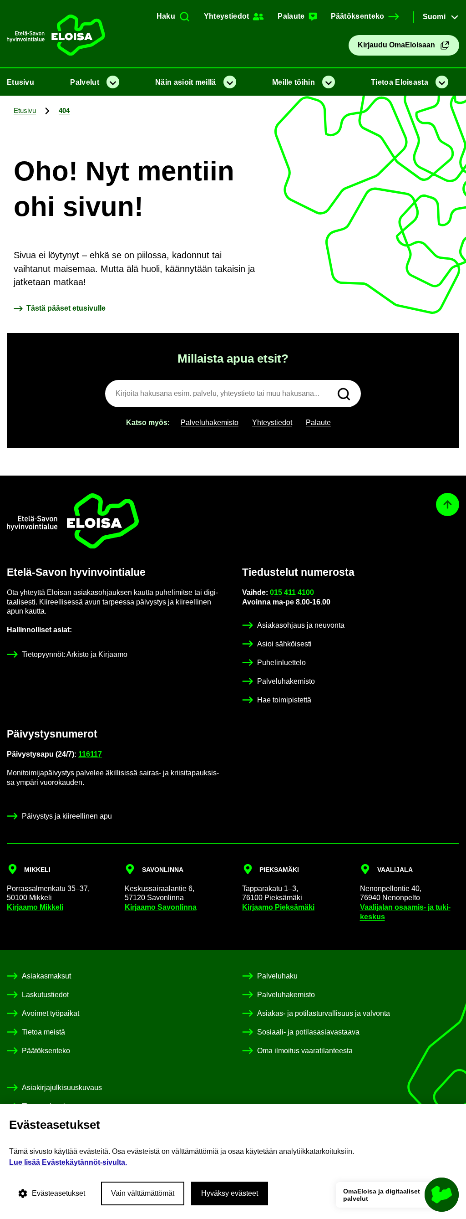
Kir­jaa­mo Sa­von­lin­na (161, 907)
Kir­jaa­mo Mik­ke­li (35, 907)
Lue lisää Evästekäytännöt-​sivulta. (68, 1162)
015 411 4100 (293, 592)
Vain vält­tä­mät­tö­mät (142, 1193)
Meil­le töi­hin (293, 82)
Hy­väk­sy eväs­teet (229, 1193)
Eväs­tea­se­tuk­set (58, 1193)
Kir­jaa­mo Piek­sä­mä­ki (278, 907)
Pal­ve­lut (84, 82)
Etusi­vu (20, 82)
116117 (90, 754)
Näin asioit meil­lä (185, 82)
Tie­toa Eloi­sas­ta (399, 82)
